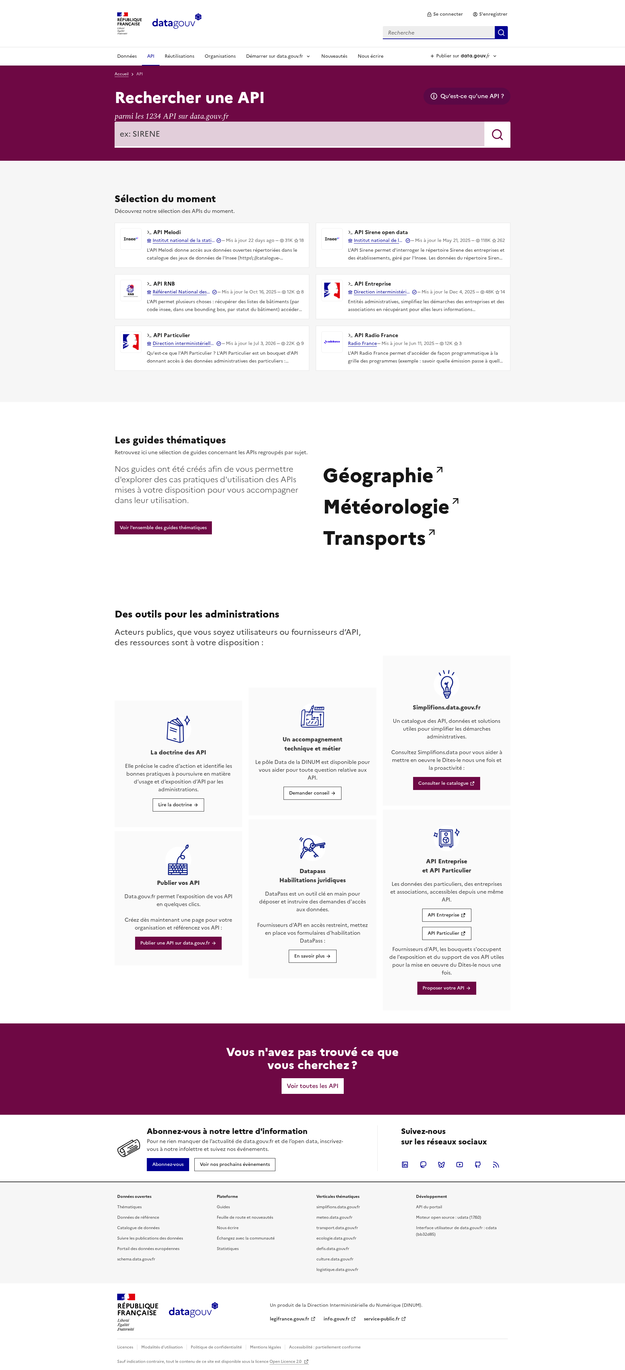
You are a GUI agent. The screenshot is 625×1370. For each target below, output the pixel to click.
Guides (223, 1207)
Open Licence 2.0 (286, 1361)
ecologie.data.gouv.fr (336, 1238)
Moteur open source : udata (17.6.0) (448, 1217)
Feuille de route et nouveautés (245, 1217)
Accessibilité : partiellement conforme (325, 1347)
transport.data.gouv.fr (337, 1228)
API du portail (429, 1207)
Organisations (220, 56)
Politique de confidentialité (216, 1347)
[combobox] (445, 32)
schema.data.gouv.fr (136, 1259)
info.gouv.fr (337, 1319)
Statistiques (228, 1249)
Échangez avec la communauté (246, 1238)
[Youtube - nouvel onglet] (459, 1164)
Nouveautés (334, 56)
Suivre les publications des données (150, 1238)
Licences (125, 1347)
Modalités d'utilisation (162, 1347)
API (150, 56)
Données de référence (138, 1217)
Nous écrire (370, 56)
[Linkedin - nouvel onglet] (404, 1164)
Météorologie (386, 505)
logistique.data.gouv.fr (337, 1270)
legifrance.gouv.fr (289, 1319)
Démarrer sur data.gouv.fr (274, 56)
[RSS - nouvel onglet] (496, 1164)
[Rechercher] (497, 135)
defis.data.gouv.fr (332, 1249)
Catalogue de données (138, 1228)
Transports (374, 536)
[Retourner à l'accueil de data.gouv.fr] (176, 23)
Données (127, 56)
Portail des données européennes (148, 1249)
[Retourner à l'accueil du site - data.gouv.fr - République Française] (193, 1312)
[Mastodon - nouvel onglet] (423, 1164)
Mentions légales (265, 1347)
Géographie (378, 474)
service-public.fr (382, 1319)
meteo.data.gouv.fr (334, 1217)
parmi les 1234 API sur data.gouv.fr (172, 116)
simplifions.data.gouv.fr (338, 1207)
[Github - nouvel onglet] (477, 1164)
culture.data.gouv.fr (335, 1259)
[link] (444, 14)
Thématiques (129, 1207)
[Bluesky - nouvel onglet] (441, 1164)
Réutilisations (179, 56)
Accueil (122, 74)
